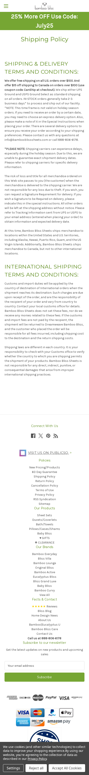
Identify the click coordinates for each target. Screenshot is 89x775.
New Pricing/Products (44, 467)
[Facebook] (33, 436)
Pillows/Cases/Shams (44, 529)
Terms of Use (45, 490)
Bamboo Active (44, 572)
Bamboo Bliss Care (44, 629)
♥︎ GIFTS (45, 538)
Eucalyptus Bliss (44, 577)
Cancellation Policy (44, 485)
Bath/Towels (44, 524)
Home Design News (44, 615)
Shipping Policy (44, 476)
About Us (44, 620)
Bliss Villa (44, 558)
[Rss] (56, 436)
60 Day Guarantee (44, 472)
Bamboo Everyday (44, 554)
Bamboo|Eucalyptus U (44, 624)
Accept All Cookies (67, 768)
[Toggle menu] (6, 6)
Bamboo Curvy (44, 590)
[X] (40, 436)
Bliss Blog (44, 611)
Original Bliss (44, 568)
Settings (13, 768)
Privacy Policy (44, 495)
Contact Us (44, 634)
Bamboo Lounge (44, 563)
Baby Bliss (44, 533)
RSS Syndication (44, 499)
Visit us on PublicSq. (48, 453)
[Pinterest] (48, 436)
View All (45, 595)
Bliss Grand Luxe (44, 581)
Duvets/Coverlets (44, 520)
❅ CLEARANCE (44, 542)
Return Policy (44, 481)
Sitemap (44, 504)
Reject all (36, 768)
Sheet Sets (44, 515)
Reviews (44, 606)
